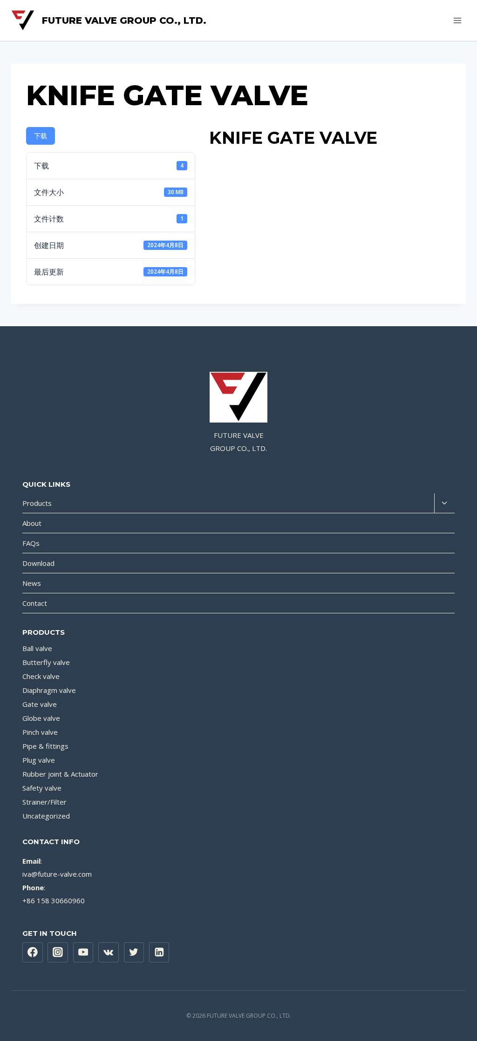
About (31, 523)
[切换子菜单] (444, 503)
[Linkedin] (159, 952)
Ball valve (37, 648)
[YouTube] (83, 952)
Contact (34, 603)
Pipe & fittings (45, 746)
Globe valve (41, 718)
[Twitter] (134, 952)
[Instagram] (58, 952)
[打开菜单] (457, 20)
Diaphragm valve (49, 690)
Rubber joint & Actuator (60, 774)
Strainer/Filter (44, 801)
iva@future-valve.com (57, 874)
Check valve (41, 676)
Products (37, 503)
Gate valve (39, 704)
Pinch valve (40, 732)
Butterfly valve (46, 662)
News (31, 583)
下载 (40, 135)
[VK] (108, 952)
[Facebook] (32, 952)
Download (38, 563)
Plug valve (38, 760)
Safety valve (41, 788)
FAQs (31, 543)
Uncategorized (46, 815)
